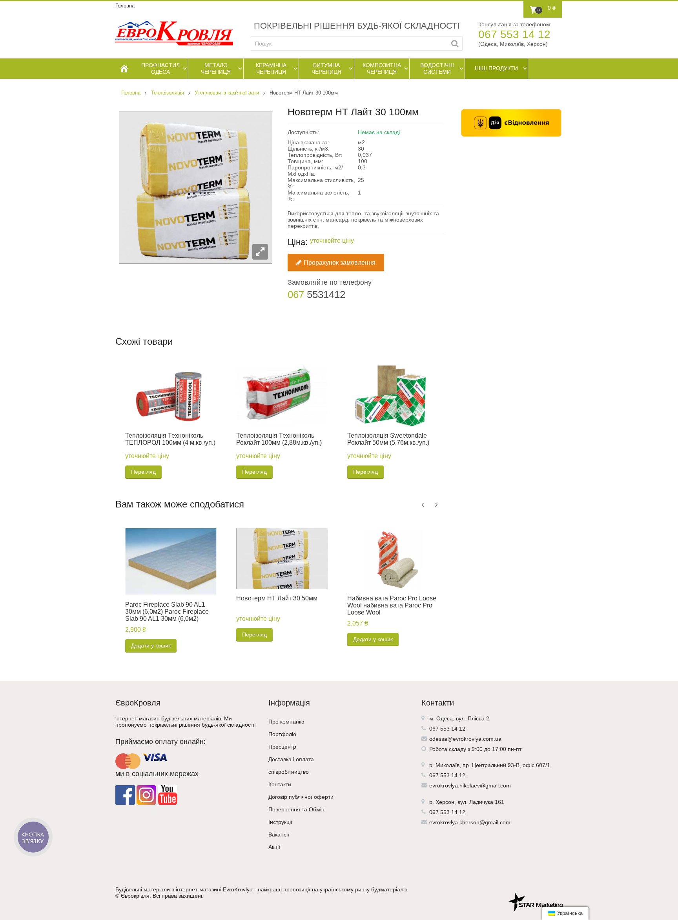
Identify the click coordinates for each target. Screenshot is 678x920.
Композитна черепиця (382, 68)
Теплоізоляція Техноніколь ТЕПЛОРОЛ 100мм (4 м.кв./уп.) (170, 439)
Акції (274, 847)
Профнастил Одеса (160, 68)
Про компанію (286, 721)
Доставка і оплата (291, 759)
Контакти (279, 784)
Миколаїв (447, 765)
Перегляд (143, 472)
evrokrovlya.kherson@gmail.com (469, 822)
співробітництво (288, 772)
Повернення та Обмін (296, 809)
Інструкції (280, 822)
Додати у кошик (151, 645)
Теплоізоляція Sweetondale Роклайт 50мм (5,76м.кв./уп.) (388, 439)
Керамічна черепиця (271, 68)
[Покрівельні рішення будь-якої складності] (174, 33)
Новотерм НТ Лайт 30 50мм (276, 598)
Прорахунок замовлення (339, 262)
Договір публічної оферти (301, 797)
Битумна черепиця (326, 68)
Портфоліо (282, 734)
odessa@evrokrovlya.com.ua (465, 739)
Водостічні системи (437, 68)
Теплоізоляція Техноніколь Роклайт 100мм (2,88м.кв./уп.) (279, 439)
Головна (125, 6)
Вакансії (278, 834)
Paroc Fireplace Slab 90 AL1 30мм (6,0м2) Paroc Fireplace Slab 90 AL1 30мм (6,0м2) (167, 611)
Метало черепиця (216, 68)
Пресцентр (282, 747)
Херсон (445, 802)
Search (455, 43)
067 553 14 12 (514, 34)
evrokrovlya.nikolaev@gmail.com (470, 785)
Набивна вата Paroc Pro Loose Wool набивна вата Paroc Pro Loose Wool (391, 605)
